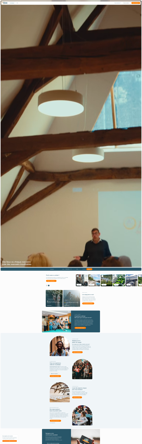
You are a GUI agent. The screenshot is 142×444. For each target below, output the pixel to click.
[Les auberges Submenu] (15, 3)
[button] (47, 285)
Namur (66, 300)
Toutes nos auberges (51, 299)
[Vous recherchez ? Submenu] (121, 3)
